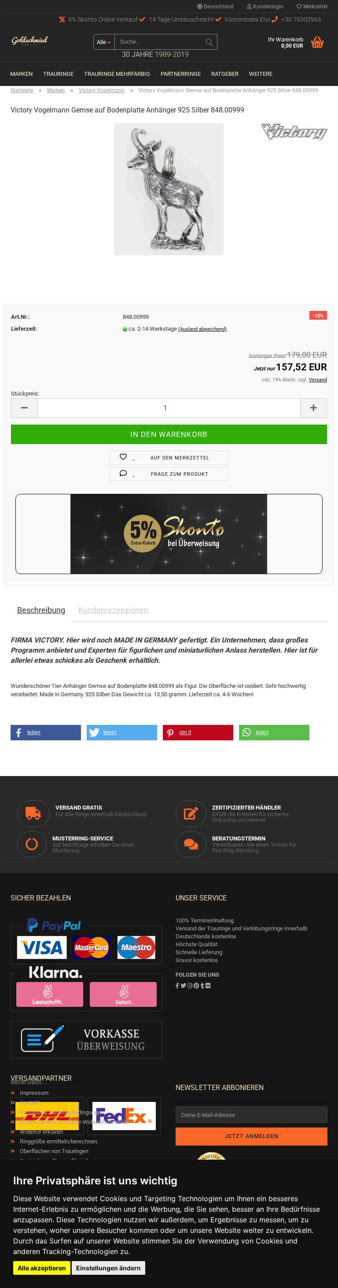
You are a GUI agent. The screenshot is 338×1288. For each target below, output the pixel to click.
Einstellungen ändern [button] (108, 1268)
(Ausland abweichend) (202, 329)
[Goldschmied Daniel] (30, 42)
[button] (46, 732)
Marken (21, 74)
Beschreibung (41, 610)
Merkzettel (314, 7)
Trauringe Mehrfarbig (117, 74)
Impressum (33, 1093)
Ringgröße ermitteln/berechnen (57, 1141)
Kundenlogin (267, 7)
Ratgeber (225, 74)
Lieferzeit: (24, 328)
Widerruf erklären (40, 1131)
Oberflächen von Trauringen (53, 1151)
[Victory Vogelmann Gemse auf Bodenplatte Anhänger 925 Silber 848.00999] (169, 189)
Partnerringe (181, 74)
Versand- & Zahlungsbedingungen (61, 1112)
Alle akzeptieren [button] (42, 1268)
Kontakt (28, 1102)
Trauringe (58, 74)
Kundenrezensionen (113, 610)
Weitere (260, 74)
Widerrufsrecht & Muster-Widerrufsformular (73, 1122)
